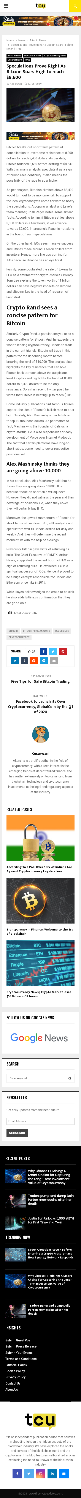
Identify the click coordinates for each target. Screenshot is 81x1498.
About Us (11, 1389)
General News (15, 60)
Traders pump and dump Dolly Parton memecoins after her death (51, 1200)
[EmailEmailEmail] (64, 1473)
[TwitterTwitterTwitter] (29, 1473)
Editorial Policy (16, 1365)
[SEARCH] (70, 1078)
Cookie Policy (15, 1371)
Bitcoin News (14, 55)
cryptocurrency (19, 637)
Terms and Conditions (21, 1359)
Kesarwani (16, 83)
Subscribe (17, 1133)
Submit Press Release (21, 1346)
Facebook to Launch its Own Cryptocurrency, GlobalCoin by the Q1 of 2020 (40, 706)
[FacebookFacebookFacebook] (17, 1473)
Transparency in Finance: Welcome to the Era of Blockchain (39, 932)
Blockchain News (32, 55)
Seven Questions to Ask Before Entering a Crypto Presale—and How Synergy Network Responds (51, 1253)
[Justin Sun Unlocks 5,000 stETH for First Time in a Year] (15, 1223)
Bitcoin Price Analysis (36, 631)
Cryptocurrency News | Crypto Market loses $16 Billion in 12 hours (38, 994)
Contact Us (13, 1383)
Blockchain (62, 631)
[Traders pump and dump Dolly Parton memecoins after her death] (15, 1201)
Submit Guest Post (18, 1340)
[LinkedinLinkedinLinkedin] (52, 1473)
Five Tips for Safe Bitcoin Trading (40, 681)
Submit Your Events (19, 1352)
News (27, 60)
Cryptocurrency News (55, 55)
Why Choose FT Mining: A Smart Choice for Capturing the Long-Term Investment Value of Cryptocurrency (49, 1177)
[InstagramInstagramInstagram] (40, 1473)
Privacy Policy (15, 1377)
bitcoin (13, 631)
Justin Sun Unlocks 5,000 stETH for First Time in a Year (51, 1220)
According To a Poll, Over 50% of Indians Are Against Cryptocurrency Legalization (39, 869)
